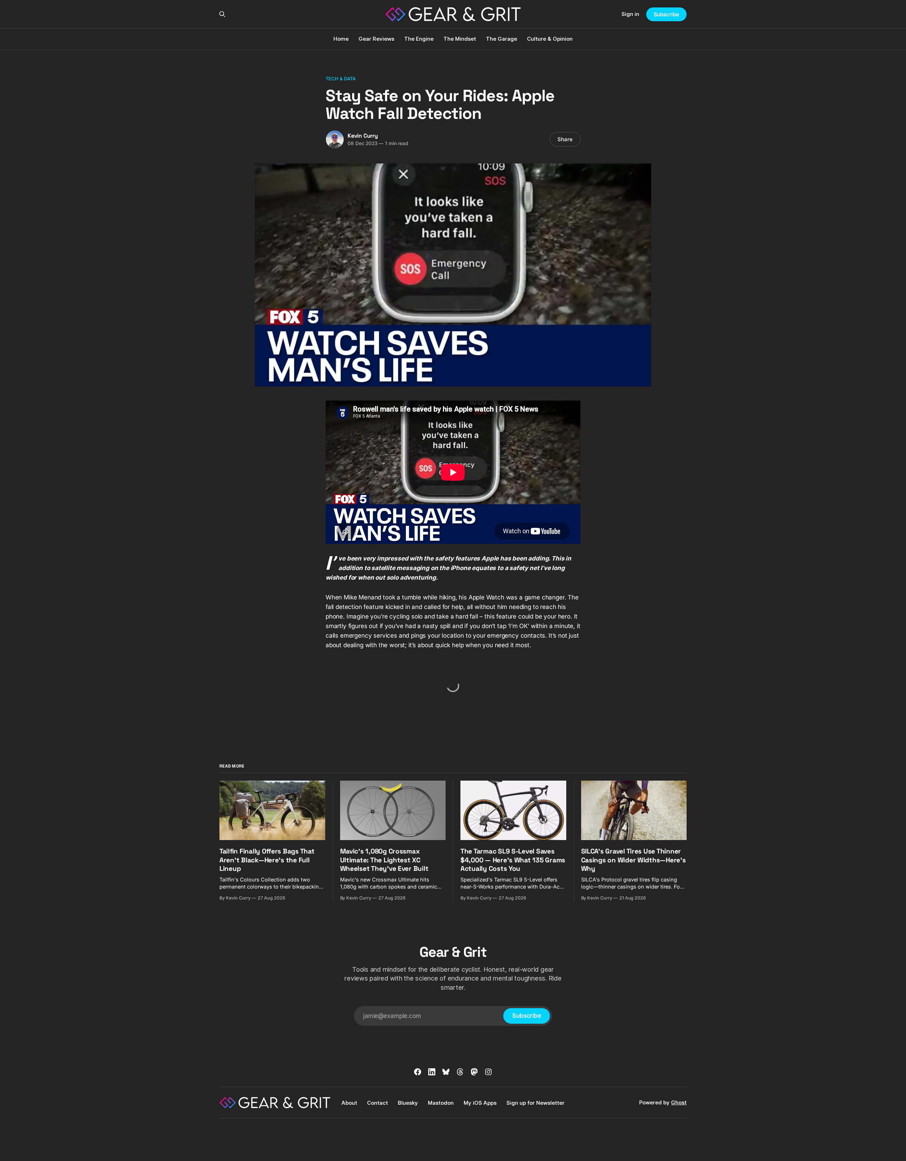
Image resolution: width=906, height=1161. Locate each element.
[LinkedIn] (431, 1071)
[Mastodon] (474, 1071)
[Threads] (460, 1071)
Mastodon (441, 1102)
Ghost (679, 1102)
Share (565, 139)
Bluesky (408, 1102)
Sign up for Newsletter (535, 1102)
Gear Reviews (376, 38)
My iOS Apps (480, 1102)
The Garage (501, 38)
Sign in (630, 14)
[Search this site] (222, 14)
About (349, 1102)
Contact (377, 1102)
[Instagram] (488, 1071)
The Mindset (459, 38)
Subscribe (666, 14)
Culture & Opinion (550, 38)
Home (341, 38)
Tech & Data (341, 78)
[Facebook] (417, 1071)
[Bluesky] (445, 1071)
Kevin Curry (363, 135)
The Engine (419, 38)
